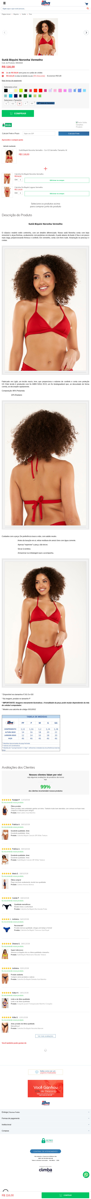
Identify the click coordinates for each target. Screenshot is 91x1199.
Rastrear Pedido (14, 1112)
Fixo (30, 14)
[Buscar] (88, 8)
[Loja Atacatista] (45, 1072)
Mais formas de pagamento (12, 81)
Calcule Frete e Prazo (10, 133)
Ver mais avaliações (45, 1036)
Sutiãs (24, 14)
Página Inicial (6, 14)
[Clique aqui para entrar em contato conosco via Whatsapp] (86, 1175)
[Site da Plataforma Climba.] (45, 1169)
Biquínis (16, 14)
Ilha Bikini (45, 3)
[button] (41, 54)
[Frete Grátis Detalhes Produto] (82, 124)
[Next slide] (86, 32)
